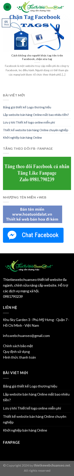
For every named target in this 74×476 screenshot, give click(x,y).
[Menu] (7, 7)
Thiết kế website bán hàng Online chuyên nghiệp (35, 130)
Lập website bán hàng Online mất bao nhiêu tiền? (36, 114)
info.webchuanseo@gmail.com (26, 335)
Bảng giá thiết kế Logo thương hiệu (27, 107)
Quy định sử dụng (16, 351)
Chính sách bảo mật (18, 346)
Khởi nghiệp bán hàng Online (22, 137)
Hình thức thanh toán (19, 357)
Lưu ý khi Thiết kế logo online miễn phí (29, 122)
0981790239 (13, 296)
